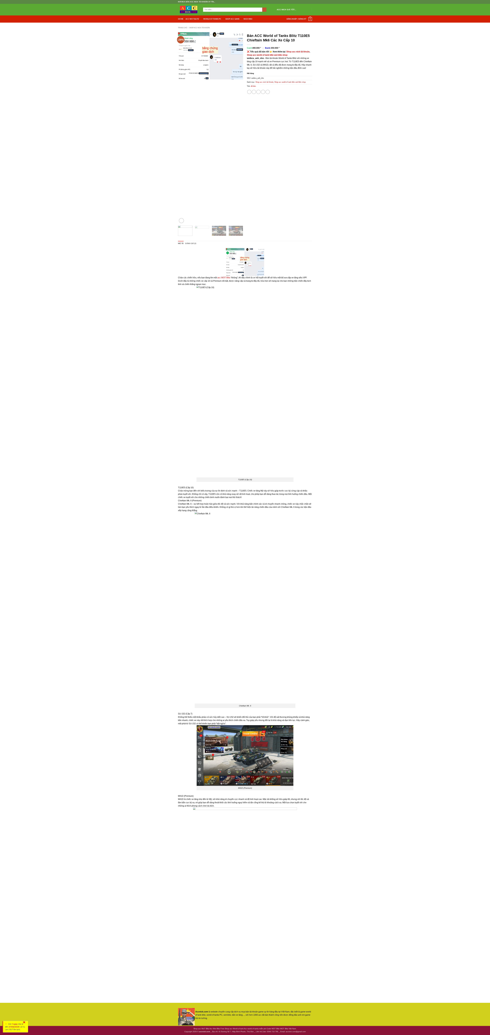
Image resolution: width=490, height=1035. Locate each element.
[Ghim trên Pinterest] (263, 92)
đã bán (253, 86)
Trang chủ (182, 28)
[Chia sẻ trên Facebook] (249, 92)
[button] (296, 19)
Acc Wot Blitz (192, 19)
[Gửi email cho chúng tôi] (309, 9)
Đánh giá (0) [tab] (190, 243)
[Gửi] (264, 10)
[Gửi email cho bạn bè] (258, 92)
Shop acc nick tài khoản (199, 28)
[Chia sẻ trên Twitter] (254, 92)
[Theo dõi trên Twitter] (305, 9)
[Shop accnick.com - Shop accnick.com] (188, 9)
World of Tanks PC (212, 19)
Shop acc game (232, 19)
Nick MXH (248, 19)
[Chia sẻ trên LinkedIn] (268, 92)
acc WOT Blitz (223, 278)
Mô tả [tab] (180, 243)
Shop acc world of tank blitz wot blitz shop (267, 55)
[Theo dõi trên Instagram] (302, 9)
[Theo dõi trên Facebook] (299, 9)
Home (180, 19)
